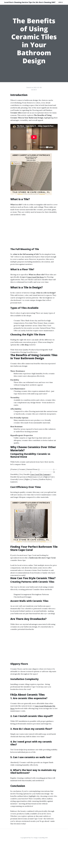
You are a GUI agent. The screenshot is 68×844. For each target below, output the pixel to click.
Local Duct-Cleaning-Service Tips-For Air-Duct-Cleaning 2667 (29, 2)
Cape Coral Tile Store (35, 277)
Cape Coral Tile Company (40, 474)
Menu (60, 2)
